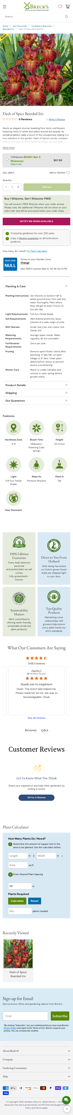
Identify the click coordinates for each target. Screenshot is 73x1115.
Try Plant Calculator (36, 251)
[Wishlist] (59, 6)
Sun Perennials (20, 26)
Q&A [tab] (44, 730)
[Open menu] (4, 6)
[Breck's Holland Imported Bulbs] (53, 545)
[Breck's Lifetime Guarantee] (19, 542)
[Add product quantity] (18, 187)
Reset (35, 901)
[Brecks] (36, 6)
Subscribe (60, 1016)
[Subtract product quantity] (6, 187)
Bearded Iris (8, 29)
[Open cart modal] (67, 6)
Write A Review (37, 797)
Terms (39, 1108)
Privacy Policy (10, 1028)
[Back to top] (67, 1109)
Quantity (7, 180)
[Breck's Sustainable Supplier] (19, 598)
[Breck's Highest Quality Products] (53, 596)
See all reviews (36, 718)
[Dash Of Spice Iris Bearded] (36, 70)
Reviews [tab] (30, 730)
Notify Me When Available (36, 221)
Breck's (52, 1102)
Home (5, 26)
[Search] (66, 16)
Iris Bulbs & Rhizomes (42, 26)
